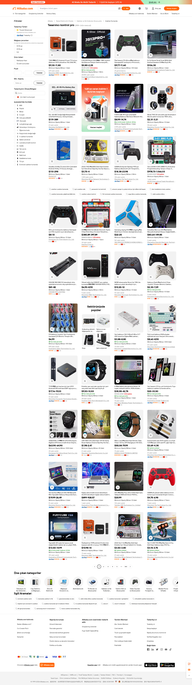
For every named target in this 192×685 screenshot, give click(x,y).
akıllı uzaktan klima (159, 194)
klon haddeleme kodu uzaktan (161, 189)
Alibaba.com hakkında (25, 619)
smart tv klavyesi (120, 604)
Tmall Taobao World (85, 675)
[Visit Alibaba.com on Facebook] (148, 649)
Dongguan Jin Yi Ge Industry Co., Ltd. (61, 239)
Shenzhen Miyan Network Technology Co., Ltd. (96, 179)
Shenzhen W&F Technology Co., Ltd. (61, 73)
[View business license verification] (116, 682)
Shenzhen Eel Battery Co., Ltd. (59, 127)
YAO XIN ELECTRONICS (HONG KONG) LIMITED (128, 242)
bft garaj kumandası (24, 608)
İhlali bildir (117, 645)
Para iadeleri (118, 637)
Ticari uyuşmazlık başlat (122, 633)
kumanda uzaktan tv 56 (45, 599)
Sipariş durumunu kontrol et (156, 633)
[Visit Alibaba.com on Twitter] (157, 649)
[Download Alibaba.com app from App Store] (151, 665)
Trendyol (120, 675)
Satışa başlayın (152, 628)
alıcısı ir (105, 604)
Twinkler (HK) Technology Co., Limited (127, 505)
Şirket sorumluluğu (23, 633)
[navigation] (29, 294)
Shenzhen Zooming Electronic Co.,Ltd (95, 453)
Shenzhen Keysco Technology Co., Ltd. (62, 505)
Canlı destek (118, 628)
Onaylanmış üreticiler (89, 627)
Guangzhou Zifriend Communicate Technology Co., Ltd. (128, 129)
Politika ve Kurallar (56, 645)
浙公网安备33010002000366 (132, 682)
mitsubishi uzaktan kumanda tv (144, 599)
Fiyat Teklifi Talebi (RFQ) (90, 631)
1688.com (73, 675)
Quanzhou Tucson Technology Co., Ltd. (160, 127)
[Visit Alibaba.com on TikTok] (170, 649)
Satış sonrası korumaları (58, 637)
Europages (128, 675)
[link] (189, 664)
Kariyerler (20, 637)
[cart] (147, 9)
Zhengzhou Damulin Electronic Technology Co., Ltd (161, 242)
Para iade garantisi (56, 628)
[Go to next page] (130, 567)
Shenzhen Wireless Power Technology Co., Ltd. (128, 403)
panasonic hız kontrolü (99, 189)
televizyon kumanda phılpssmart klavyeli (144, 604)
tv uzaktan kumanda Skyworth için (86, 604)
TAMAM (39, 73)
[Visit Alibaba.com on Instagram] (161, 649)
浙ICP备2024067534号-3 (152, 682)
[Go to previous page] (95, 567)
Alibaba (50, 21)
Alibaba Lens (29, 665)
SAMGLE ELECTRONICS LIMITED (126, 453)
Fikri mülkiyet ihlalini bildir (123, 641)
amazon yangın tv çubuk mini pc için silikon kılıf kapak (128, 189)
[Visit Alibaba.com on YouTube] (166, 649)
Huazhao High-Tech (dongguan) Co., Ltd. (95, 400)
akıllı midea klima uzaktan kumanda (92, 599)
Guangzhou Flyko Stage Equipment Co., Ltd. (96, 505)
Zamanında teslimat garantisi (59, 633)
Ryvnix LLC (52, 176)
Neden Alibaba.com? (24, 624)
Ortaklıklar (150, 641)
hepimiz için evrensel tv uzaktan (28, 604)
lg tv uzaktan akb (80, 189)
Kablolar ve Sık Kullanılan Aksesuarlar (89, 21)
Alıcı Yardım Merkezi (121, 624)
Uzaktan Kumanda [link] (111, 21)
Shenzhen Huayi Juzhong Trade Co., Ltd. (161, 70)
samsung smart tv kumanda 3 (46, 608)
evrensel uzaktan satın (25, 599)
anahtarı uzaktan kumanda (59, 189)
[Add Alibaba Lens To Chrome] (47, 665)
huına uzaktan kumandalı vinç (71, 608)
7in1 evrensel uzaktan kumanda (112, 194)
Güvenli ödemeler (56, 624)
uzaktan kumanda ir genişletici (118, 599)
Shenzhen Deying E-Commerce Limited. (161, 347)
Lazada (96, 675)
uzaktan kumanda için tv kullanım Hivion (56, 604)
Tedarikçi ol (151, 624)
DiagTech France (87, 244)
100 (126, 566)
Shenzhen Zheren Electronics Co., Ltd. (127, 73)
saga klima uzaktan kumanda (137, 194)
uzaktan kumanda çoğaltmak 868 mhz (63, 194)
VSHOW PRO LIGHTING (57, 292)
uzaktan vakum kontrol (89, 194)
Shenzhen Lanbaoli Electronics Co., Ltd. (128, 348)
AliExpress (64, 675)
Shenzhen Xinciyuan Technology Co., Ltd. (128, 295)
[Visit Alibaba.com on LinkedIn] (152, 649)
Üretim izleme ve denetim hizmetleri (62, 641)
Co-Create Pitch (22, 628)
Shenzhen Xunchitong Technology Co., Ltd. (161, 455)
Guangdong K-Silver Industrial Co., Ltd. (95, 77)
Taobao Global (105, 675)
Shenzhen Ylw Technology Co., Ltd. (126, 179)
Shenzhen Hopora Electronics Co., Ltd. (160, 296)
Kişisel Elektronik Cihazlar (64, 21)
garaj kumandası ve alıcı (66, 599)
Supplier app (92, 665)
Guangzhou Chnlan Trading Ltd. (158, 400)
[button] (119, 8)
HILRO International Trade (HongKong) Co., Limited (161, 181)
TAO (113, 675)
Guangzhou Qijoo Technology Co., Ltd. (62, 348)
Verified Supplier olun (154, 637)
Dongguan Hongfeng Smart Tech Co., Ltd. (63, 453)
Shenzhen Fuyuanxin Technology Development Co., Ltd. (63, 399)
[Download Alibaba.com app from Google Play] (167, 665)
